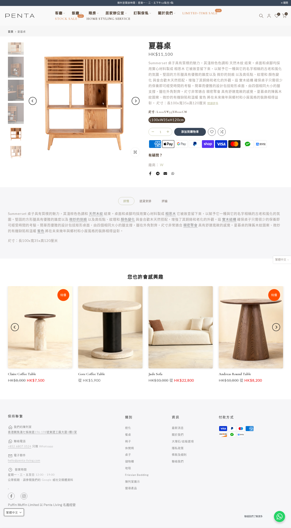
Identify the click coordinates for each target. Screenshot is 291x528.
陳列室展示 (132, 481)
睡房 (92, 13)
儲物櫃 (129, 461)
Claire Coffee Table (22, 374)
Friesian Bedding (137, 474)
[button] (14, 512)
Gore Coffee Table (91, 374)
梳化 (128, 427)
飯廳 (75, 13)
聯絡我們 (178, 461)
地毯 (128, 468)
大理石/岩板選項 (183, 441)
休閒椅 (129, 448)
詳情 (126, 201)
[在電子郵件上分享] (165, 173)
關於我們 (165, 13)
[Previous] (33, 101)
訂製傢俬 (141, 13)
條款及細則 (179, 454)
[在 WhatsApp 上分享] (173, 173)
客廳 (59, 13)
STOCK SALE (69, 18)
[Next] (136, 101)
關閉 (7, 3)
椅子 (128, 441)
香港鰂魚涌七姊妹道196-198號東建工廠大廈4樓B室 (42, 432)
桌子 (128, 454)
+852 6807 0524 (19, 446)
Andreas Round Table (235, 374)
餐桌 (128, 434)
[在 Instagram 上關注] (24, 496)
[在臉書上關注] (11, 496)
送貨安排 (145, 201)
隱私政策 (178, 448)
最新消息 (178, 427)
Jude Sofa (155, 374)
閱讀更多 (212, 103)
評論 (165, 201)
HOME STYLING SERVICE (108, 19)
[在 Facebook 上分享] (150, 173)
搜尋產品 (131, 488)
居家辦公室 (115, 13)
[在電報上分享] (158, 173)
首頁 (10, 31)
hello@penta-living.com (24, 460)
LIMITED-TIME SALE (201, 13)
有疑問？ (155, 155)
